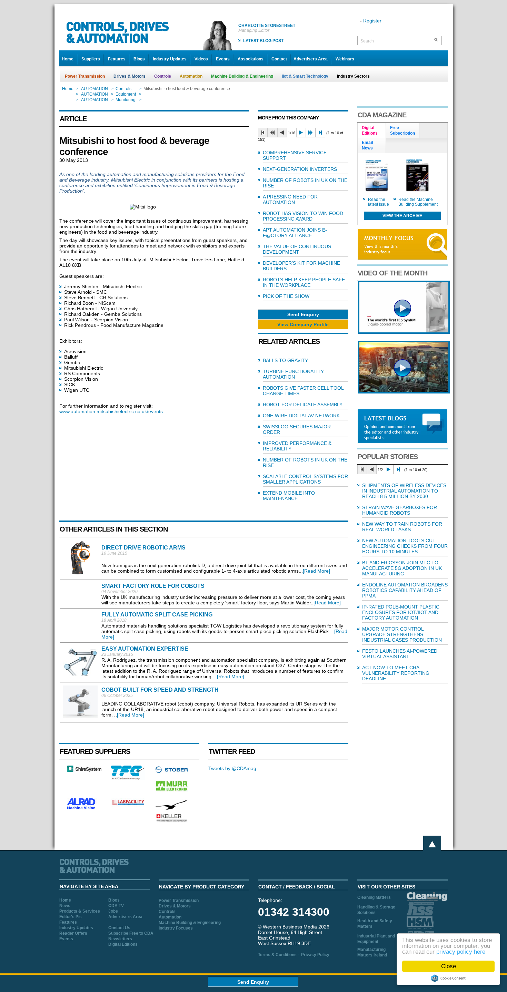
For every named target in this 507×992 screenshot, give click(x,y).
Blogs (139, 59)
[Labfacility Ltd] (128, 805)
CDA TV (116, 905)
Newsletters (120, 938)
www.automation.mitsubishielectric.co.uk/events (111, 411)
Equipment (126, 94)
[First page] (263, 132)
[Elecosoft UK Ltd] (84, 770)
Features (117, 59)
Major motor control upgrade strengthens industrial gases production (402, 634)
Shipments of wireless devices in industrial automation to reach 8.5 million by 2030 (404, 491)
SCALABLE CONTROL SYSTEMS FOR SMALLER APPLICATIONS (305, 479)
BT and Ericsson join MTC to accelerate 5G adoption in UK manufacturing (402, 568)
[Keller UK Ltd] (172, 821)
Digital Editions (123, 944)
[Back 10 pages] (272, 132)
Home (67, 59)
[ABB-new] (404, 332)
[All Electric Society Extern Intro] (404, 392)
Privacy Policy (315, 954)
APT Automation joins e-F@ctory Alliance (295, 232)
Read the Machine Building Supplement (418, 202)
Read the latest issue (378, 202)
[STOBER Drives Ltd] (172, 772)
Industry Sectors (353, 76)
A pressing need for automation (290, 199)
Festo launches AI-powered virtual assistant (399, 653)
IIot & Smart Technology (305, 76)
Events (223, 59)
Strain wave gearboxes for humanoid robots (399, 510)
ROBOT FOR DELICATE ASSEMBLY (302, 404)
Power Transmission (85, 76)
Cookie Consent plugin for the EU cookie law (448, 978)
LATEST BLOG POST (263, 40)
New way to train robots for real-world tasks (402, 526)
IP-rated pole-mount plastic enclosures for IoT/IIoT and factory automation (400, 612)
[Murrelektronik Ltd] (172, 792)
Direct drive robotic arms (143, 548)
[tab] (372, 130)
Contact (279, 59)
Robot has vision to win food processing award (303, 216)
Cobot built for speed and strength (160, 690)
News (64, 905)
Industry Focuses (176, 928)
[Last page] (320, 132)
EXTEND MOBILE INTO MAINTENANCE (289, 495)
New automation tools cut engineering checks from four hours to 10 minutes (405, 546)
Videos (201, 59)
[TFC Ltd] (128, 778)
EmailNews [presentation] (367, 145)
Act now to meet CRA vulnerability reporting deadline (395, 673)
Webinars (345, 59)
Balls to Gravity (285, 360)
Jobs (113, 911)
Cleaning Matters (374, 897)
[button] (303, 314)
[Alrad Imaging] (84, 808)
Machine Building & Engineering (242, 76)
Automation (191, 76)
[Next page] (301, 132)
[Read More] (316, 571)
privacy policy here (460, 952)
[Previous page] (282, 132)
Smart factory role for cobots (153, 586)
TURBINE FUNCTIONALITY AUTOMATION (293, 374)
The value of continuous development (297, 249)
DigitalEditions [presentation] (370, 130)
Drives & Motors (129, 76)
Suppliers (90, 59)
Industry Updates (170, 59)
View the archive (402, 215)
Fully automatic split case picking (156, 614)
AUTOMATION (94, 88)
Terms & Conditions (277, 954)
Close (448, 966)
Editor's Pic (70, 916)
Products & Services (79, 911)
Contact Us (119, 927)
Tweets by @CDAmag (232, 768)
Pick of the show (286, 296)
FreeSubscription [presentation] (402, 130)
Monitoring (126, 99)
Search (367, 41)
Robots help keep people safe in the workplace (304, 282)
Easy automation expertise (144, 649)
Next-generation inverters (300, 169)
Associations (251, 59)
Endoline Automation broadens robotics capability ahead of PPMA (405, 590)
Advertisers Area (311, 59)
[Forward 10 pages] (311, 132)
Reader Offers (73, 933)
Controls (162, 76)
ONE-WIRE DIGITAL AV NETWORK (301, 415)
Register (372, 20)
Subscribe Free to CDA (130, 933)
